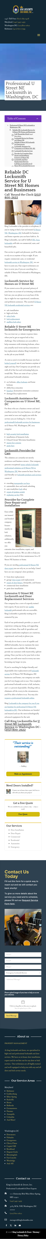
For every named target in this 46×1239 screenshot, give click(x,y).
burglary (10, 390)
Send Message (11, 1015)
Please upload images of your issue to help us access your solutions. (22, 993)
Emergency (15, 847)
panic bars (10, 445)
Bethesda (10, 1105)
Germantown (12, 1108)
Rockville (10, 1099)
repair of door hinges (14, 582)
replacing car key (13, 495)
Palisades (10, 1137)
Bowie (9, 1102)
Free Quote (23, 814)
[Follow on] (24, 1225)
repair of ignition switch (16, 492)
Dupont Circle (12, 1152)
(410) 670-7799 (19, 28)
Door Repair (15, 833)
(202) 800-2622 (15, 730)
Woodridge (11, 1160)
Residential (15, 840)
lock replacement (13, 319)
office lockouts (22, 382)
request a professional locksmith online (19, 698)
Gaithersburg (12, 1094)
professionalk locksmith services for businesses (22, 422)
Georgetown (11, 1140)
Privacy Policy (23, 1235)
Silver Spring (12, 1096)
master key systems (14, 442)
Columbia (10, 1117)
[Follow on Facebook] (6, 1225)
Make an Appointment (23, 774)
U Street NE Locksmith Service (22, 724)
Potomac (10, 1111)
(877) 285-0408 (23, 18)
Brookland (11, 1149)
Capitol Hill (11, 1146)
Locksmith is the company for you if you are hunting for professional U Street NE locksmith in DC (22, 706)
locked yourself (10, 363)
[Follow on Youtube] (20, 1225)
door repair (16, 579)
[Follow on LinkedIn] (15, 1225)
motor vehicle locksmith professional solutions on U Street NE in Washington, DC (22, 468)
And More (11, 1120)
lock (20, 489)
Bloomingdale (12, 1155)
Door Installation (17, 830)
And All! (10, 1163)
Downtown (11, 1134)
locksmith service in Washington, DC (19, 262)
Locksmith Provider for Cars (20, 452)
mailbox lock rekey (14, 322)
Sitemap (36, 1232)
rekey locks (11, 316)
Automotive (15, 843)
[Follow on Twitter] (11, 1225)
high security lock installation (18, 434)
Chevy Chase (12, 1143)
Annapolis (11, 1114)
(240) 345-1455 (19, 22)
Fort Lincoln (11, 1157)
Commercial (15, 836)
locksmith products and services (29, 474)
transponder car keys (22, 483)
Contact (14, 790)
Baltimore (10, 1091)
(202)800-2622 (24, 25)
